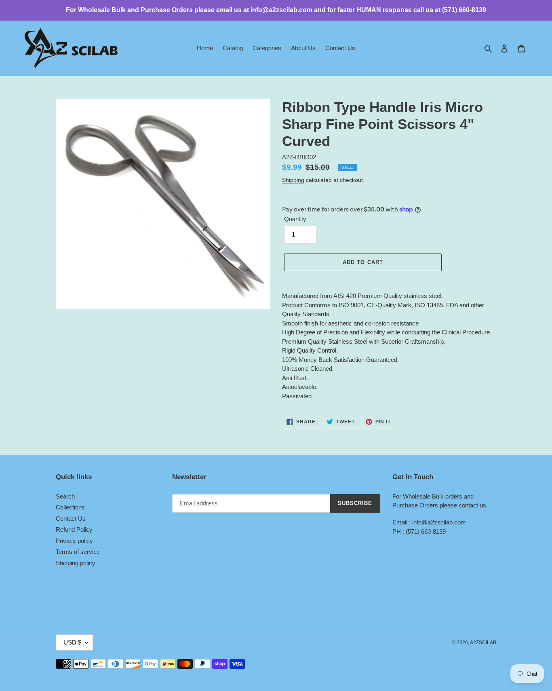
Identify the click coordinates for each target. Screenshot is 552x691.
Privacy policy (74, 540)
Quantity (295, 219)
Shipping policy (75, 563)
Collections (70, 507)
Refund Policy (74, 529)
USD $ (72, 642)
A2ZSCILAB (483, 642)
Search (65, 496)
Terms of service (78, 551)
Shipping (293, 180)
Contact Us (71, 518)
